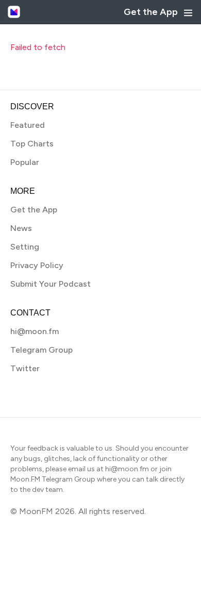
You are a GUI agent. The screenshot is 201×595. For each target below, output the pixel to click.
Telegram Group (41, 350)
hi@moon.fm (34, 331)
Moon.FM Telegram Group (52, 479)
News (21, 228)
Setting (24, 247)
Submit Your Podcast (50, 284)
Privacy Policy (36, 265)
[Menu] (188, 13)
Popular (24, 162)
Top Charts (32, 143)
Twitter (25, 368)
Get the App (151, 12)
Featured (27, 125)
